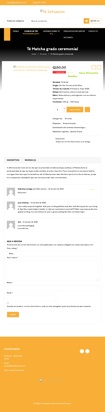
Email (10, 293)
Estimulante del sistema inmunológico (69, 127)
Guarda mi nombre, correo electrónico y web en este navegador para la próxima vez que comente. (49, 306)
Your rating (12, 248)
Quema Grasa (76, 131)
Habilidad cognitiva (61, 131)
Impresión (60, 138)
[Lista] (87, 109)
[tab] (13, 160)
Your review (12, 257)
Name (10, 282)
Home (34, 54)
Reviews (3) (30, 160)
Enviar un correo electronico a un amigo (73, 141)
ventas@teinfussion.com (14, 366)
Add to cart (75, 110)
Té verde (43, 54)
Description (13, 160)
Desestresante (69, 123)
